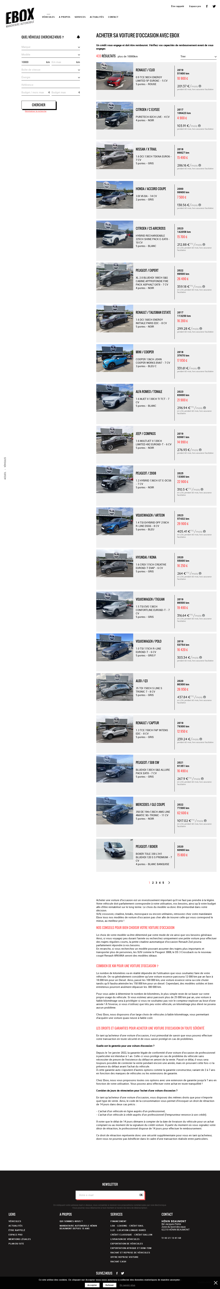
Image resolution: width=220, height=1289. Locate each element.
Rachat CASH (118, 1261)
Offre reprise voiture (125, 1257)
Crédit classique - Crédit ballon (131, 1234)
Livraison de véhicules (125, 1239)
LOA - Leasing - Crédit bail (127, 1225)
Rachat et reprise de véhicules (130, 1252)
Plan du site (16, 1243)
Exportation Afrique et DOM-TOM (131, 1248)
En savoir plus (127, 1285)
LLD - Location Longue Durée (128, 1230)
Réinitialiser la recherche (35, 111)
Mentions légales (20, 1239)
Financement (118, 1221)
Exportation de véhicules (127, 1243)
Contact (113, 16)
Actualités (97, 16)
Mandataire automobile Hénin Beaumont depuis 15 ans (78, 1227)
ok (141, 1195)
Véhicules (15, 1221)
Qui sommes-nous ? (71, 1221)
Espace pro (195, 6)
